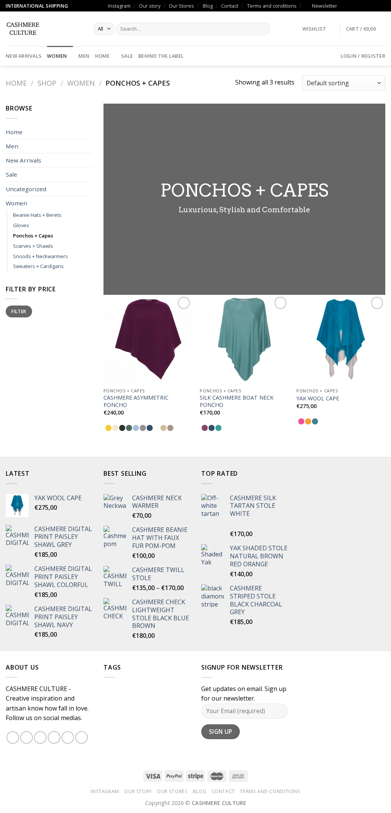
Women (57, 55)
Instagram (119, 5)
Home (102, 55)
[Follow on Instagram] (352, 5)
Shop (47, 83)
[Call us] (367, 5)
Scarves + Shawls (33, 245)
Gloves (21, 225)
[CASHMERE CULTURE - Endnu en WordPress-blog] (44, 28)
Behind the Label (161, 55)
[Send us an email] (359, 5)
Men (84, 55)
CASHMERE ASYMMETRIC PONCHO (135, 401)
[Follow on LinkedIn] (381, 5)
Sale (127, 55)
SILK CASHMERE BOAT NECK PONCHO (236, 401)
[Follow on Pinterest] (374, 5)
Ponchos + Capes (33, 235)
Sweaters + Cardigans (38, 266)
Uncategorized (26, 189)
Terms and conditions (272, 5)
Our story (149, 5)
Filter (18, 311)
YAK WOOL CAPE (317, 398)
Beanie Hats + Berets (37, 214)
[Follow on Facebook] (345, 5)
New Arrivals (24, 55)
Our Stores (181, 5)
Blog (208, 5)
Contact (229, 5)
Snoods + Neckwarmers (40, 256)
